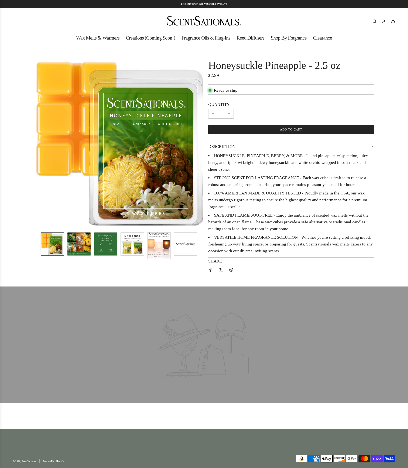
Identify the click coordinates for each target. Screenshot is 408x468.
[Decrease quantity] (213, 113)
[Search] (374, 21)
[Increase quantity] (229, 113)
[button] (37, 143)
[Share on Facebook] (210, 270)
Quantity (219, 104)
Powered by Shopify (53, 461)
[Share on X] (220, 270)
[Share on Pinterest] (231, 270)
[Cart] (393, 21)
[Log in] (383, 21)
